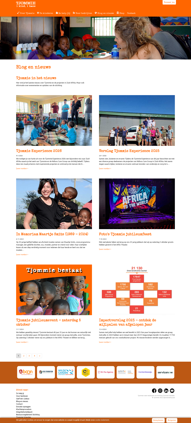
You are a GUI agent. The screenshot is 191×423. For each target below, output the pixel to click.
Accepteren (158, 420)
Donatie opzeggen (23, 407)
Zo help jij (64, 13)
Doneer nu (169, 2)
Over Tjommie (26, 13)
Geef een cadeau (22, 399)
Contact (131, 13)
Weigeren (172, 420)
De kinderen (46, 13)
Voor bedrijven (83, 13)
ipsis (173, 397)
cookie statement (102, 420)
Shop (121, 13)
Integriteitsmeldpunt (24, 412)
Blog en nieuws (105, 13)
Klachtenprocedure (23, 409)
